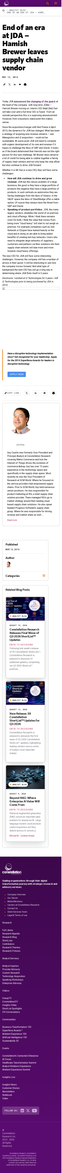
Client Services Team (17, 920)
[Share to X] (9, 84)
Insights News (9, 1092)
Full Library (7, 938)
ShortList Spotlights (12, 1016)
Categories (12, 584)
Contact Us (12, 916)
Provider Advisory (11, 977)
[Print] (25, 84)
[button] (4, 84)
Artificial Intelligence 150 (14, 1045)
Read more (12, 520)
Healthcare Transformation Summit (19, 1071)
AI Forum (6, 1067)
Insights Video (9, 1013)
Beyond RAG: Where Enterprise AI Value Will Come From (25, 809)
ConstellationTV (10, 1009)
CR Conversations (11, 1020)
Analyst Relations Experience (16, 1074)
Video (5, 1106)
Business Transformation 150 (16, 1035)
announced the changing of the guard (35, 101)
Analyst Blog (17, 10)
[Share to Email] (19, 84)
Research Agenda (11, 941)
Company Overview (16, 903)
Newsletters (8, 1099)
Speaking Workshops (12, 988)
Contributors (8, 952)
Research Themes (11, 955)
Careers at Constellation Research (23, 913)
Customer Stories (11, 1096)
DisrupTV (6, 1006)
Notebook (7, 1103)
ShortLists (7, 948)
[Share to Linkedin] (14, 84)
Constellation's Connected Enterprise (20, 1064)
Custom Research (11, 981)
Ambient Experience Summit (16, 1077)
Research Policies (11, 959)
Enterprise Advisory (12, 991)
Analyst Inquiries (10, 974)
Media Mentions (14, 909)
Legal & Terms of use (17, 923)
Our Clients (12, 906)
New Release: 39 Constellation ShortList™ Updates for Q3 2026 (25, 727)
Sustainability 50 (10, 1049)
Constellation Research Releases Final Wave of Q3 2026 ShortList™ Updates (24, 643)
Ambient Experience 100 (14, 1042)
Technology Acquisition (13, 984)
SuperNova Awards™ (12, 1038)
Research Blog (9, 945)
